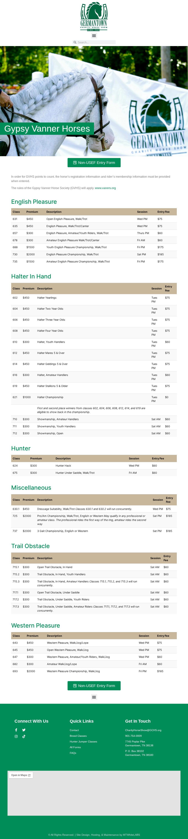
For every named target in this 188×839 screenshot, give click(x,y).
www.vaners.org (105, 188)
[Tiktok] (24, 736)
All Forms (75, 747)
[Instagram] (16, 736)
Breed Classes (78, 735)
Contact (74, 730)
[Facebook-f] (16, 730)
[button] (94, 35)
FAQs (73, 752)
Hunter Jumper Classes (83, 741)
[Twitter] (24, 730)
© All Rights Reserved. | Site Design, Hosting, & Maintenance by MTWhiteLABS (94, 834)
